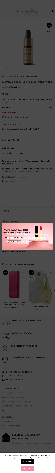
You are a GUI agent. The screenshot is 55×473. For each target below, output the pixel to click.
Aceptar (27, 468)
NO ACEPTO (27, 461)
